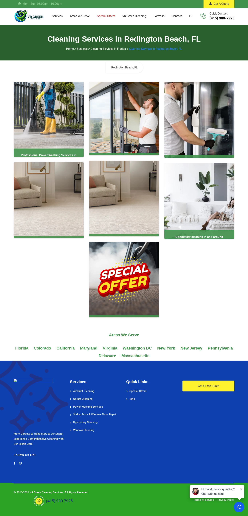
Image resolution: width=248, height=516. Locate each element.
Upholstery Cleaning (85, 422)
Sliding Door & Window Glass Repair (95, 414)
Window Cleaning (83, 430)
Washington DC (137, 348)
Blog (132, 399)
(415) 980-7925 (222, 18)
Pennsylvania (220, 348)
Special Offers (106, 16)
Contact (177, 16)
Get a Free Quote (208, 386)
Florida (21, 348)
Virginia (110, 348)
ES (190, 16)
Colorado (42, 348)
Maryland (88, 348)
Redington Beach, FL (124, 67)
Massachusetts (135, 356)
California (65, 348)
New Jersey (191, 348)
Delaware (107, 356)
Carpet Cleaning (82, 399)
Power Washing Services (88, 406)
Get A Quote (221, 3)
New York (166, 348)
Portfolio (158, 16)
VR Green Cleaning (134, 16)
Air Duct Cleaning (83, 391)
